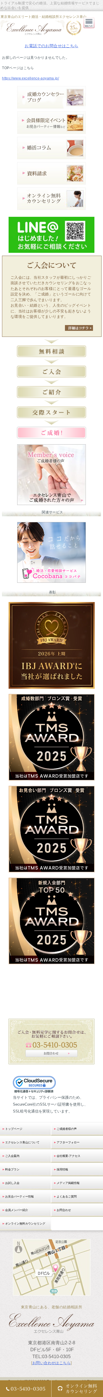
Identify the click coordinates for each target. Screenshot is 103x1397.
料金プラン (12, 1169)
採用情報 (62, 1169)
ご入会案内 (12, 1155)
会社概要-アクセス (68, 1155)
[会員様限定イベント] (51, 130)
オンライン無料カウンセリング (25, 1223)
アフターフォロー (68, 1142)
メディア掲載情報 (68, 1183)
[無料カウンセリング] (51, 206)
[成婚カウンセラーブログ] (51, 105)
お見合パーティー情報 (19, 1196)
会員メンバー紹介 (16, 1210)
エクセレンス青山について (22, 1142)
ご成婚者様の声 (67, 1128)
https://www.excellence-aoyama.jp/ (30, 78)
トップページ (13, 1128)
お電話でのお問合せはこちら (51, 45)
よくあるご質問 (67, 1196)
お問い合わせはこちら (51, 1363)
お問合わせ (64, 1210)
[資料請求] (51, 181)
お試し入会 (12, 1183)
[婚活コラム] (51, 155)
